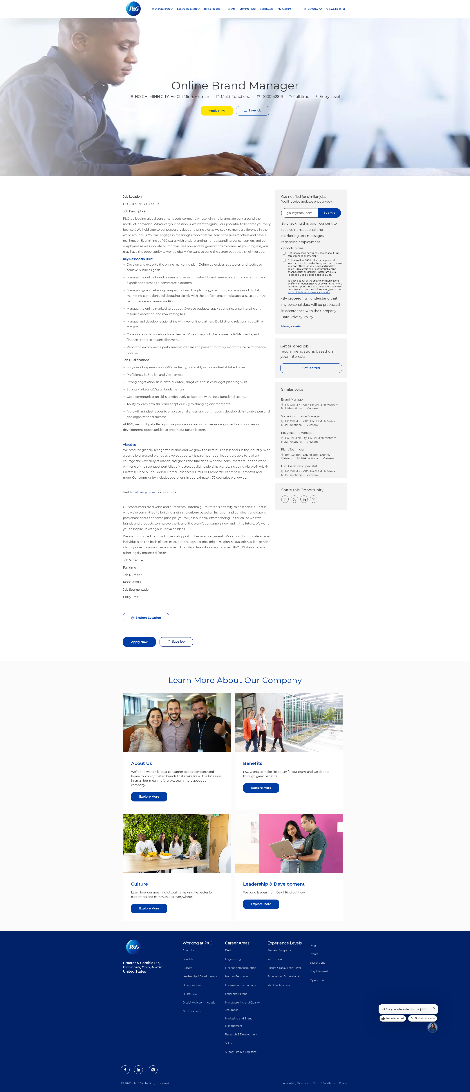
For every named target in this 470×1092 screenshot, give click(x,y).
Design (229, 950)
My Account (284, 9)
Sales (228, 1043)
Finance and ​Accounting (240, 968)
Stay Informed (248, 9)
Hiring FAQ (190, 994)
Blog (313, 945)
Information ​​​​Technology (240, 985)
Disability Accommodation (200, 1002)
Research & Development (241, 1034)
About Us (189, 950)
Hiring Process (192, 985)
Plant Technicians (278, 985)
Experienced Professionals (284, 976)
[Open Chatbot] (432, 1027)
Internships (274, 959)
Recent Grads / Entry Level (284, 968)
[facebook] (125, 1069)
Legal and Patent (236, 994)
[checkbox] (252, 111)
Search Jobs (266, 9)
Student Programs (279, 950)
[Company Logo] (136, 9)
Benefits (188, 959)
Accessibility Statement (296, 1083)
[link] (291, 326)
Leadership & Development (200, 976)
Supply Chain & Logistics (240, 1052)
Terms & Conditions (324, 1083)
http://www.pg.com (142, 492)
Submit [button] (329, 213)
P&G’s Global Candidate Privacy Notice (309, 292)
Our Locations (192, 1011)
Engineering (233, 959)
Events (231, 9)
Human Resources (237, 976)
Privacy (343, 1083)
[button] (217, 111)
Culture (187, 968)
